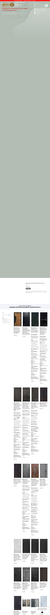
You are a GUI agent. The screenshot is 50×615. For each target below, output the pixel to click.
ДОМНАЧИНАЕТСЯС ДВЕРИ (18, 5)
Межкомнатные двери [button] (27, 0)
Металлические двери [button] (18, 0)
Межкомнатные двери (41, 6)
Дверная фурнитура (40, 8)
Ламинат (34, 0)
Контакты (38, 12)
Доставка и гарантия (41, 10)
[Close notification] (48, 607)
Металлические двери (41, 5)
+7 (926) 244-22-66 (20, 2)
